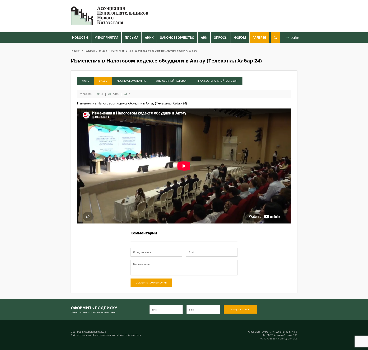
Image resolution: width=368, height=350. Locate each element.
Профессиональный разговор (217, 80)
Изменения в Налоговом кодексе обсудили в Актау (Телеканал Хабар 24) (154, 50)
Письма (131, 37)
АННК (149, 37)
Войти (295, 37)
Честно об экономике (131, 80)
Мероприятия (106, 37)
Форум (240, 37)
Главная (75, 50)
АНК (204, 37)
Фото (85, 80)
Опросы (221, 37)
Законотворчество (177, 37)
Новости (80, 37)
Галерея (259, 37)
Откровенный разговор (171, 80)
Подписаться (240, 309)
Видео (103, 50)
